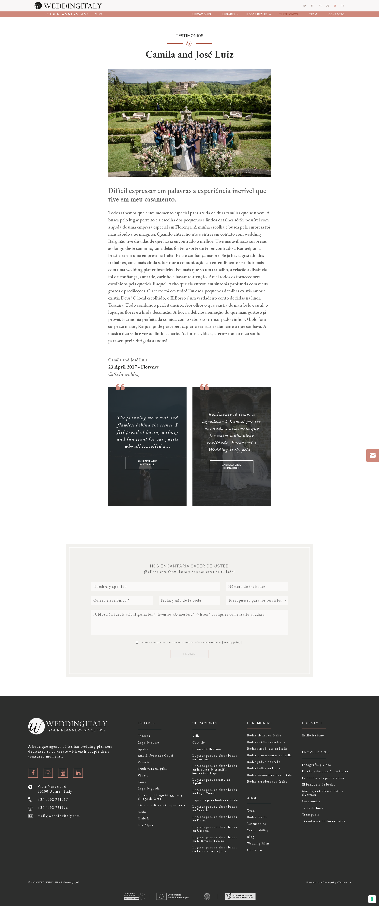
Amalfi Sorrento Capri (155, 755)
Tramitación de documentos (323, 821)
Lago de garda (149, 788)
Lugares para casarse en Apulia (211, 781)
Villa (196, 736)
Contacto (336, 14)
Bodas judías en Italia (264, 762)
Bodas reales (257, 14)
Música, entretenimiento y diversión (322, 793)
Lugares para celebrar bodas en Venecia (214, 808)
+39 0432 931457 (53, 799)
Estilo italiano (313, 735)
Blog (250, 837)
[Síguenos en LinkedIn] (78, 773)
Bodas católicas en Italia (266, 742)
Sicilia (142, 812)
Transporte (311, 814)
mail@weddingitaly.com (59, 815)
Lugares (228, 14)
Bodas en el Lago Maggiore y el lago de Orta (160, 797)
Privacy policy (232, 642)
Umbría (144, 818)
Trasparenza (344, 882)
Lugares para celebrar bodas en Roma (214, 818)
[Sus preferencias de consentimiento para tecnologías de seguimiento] (372, 899)
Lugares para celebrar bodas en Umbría (214, 829)
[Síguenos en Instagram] (48, 773)
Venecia (144, 762)
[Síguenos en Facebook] (33, 773)
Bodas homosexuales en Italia (270, 775)
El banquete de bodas (318, 784)
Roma (142, 782)
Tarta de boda (313, 808)
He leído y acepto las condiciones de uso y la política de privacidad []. (191, 642)
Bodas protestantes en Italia (269, 755)
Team (313, 14)
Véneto (143, 775)
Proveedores (316, 752)
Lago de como (148, 742)
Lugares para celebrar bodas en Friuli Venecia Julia (214, 849)
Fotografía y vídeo (316, 765)
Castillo (198, 742)
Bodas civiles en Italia (264, 735)
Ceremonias (311, 801)
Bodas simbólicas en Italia (267, 748)
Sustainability (257, 830)
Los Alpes (145, 825)
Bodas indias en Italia (263, 768)
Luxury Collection (206, 749)
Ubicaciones (201, 14)
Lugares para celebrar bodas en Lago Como (214, 791)
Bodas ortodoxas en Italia (267, 781)
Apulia (143, 749)
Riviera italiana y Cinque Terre (162, 805)
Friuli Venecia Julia (152, 769)
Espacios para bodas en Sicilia (215, 800)
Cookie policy (329, 882)
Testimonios (288, 14)
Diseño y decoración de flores (325, 771)
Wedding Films (258, 843)
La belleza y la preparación (323, 778)
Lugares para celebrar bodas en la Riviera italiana (214, 839)
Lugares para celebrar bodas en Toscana (214, 757)
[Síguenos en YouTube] (63, 773)
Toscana (144, 736)
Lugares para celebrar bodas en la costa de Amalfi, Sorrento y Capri (214, 769)
